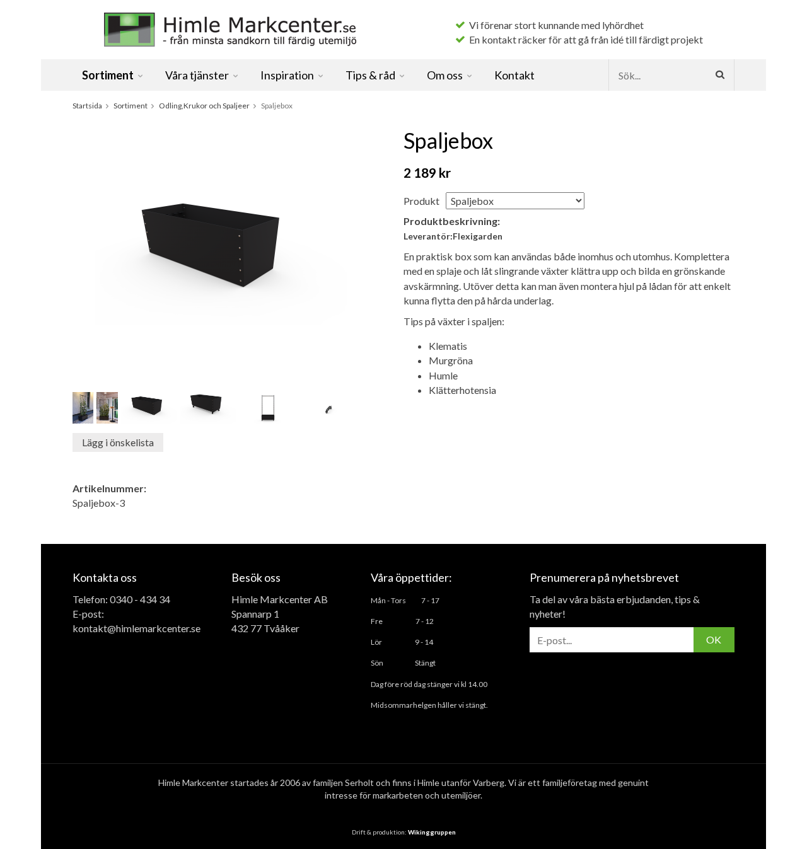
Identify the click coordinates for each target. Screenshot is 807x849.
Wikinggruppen (432, 832)
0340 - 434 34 (140, 599)
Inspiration (287, 75)
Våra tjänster (197, 75)
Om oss (445, 75)
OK (713, 639)
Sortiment (108, 75)
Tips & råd (370, 75)
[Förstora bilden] (221, 253)
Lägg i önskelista (118, 442)
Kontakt (514, 75)
